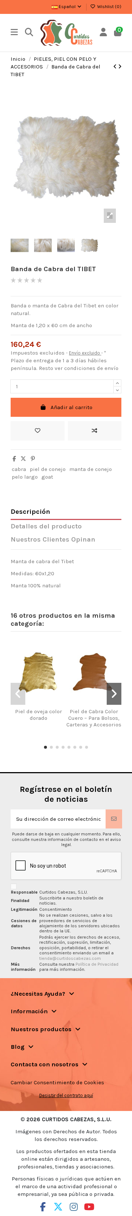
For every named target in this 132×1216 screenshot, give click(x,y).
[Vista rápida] (47, 705)
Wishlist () (108, 6)
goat (47, 477)
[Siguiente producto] (119, 66)
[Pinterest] (33, 459)
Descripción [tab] (30, 512)
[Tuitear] (23, 459)
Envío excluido (85, 353)
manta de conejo (90, 469)
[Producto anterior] (115, 66)
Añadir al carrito (71, 407)
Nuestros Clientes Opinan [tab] (53, 539)
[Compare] (35, 705)
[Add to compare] (94, 431)
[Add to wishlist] (37, 431)
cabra (19, 469)
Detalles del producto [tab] (46, 526)
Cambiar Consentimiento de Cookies (57, 1082)
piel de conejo (48, 469)
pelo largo (25, 477)
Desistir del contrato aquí (66, 1095)
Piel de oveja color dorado (38, 714)
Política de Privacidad (97, 964)
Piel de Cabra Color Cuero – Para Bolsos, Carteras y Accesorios (93, 718)
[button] (45, 747)
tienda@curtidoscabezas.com (70, 958)
